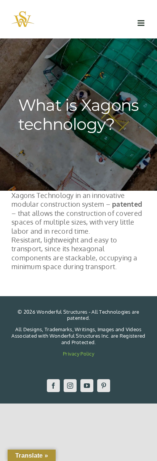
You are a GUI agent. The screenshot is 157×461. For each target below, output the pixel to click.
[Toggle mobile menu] (142, 23)
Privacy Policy (78, 354)
